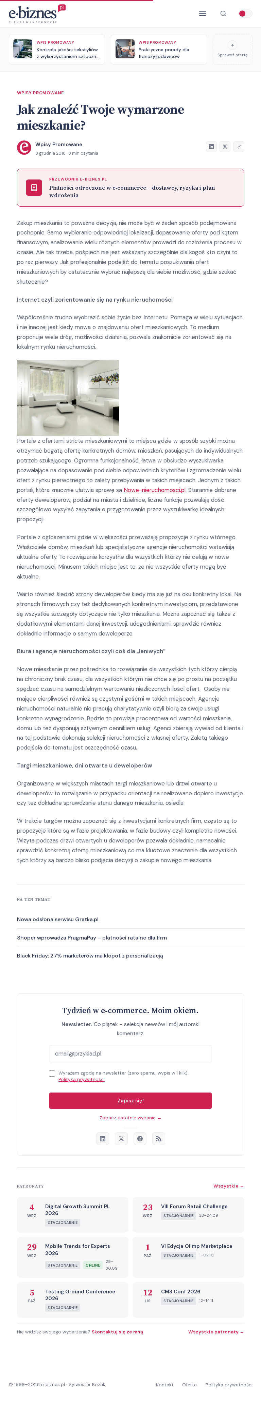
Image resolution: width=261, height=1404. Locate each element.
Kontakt (165, 1385)
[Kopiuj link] (238, 146)
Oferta (189, 1385)
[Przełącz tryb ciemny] (245, 14)
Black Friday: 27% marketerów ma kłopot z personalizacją (90, 955)
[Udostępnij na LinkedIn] (211, 146)
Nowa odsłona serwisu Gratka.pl (58, 919)
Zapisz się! (131, 1100)
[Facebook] (140, 1138)
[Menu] (202, 13)
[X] (121, 1138)
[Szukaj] (223, 14)
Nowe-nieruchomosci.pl (155, 490)
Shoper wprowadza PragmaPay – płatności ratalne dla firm (92, 937)
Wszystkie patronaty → (216, 1332)
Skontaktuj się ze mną (117, 1332)
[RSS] (158, 1138)
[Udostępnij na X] (225, 146)
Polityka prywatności (81, 1079)
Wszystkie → (228, 1186)
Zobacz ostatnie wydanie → (131, 1118)
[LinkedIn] (102, 1138)
